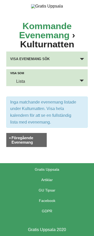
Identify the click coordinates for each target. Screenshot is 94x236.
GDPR (47, 211)
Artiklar (47, 180)
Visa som (17, 73)
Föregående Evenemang (21, 140)
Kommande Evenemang (45, 30)
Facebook (47, 200)
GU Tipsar (47, 190)
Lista (20, 81)
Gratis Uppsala (47, 169)
